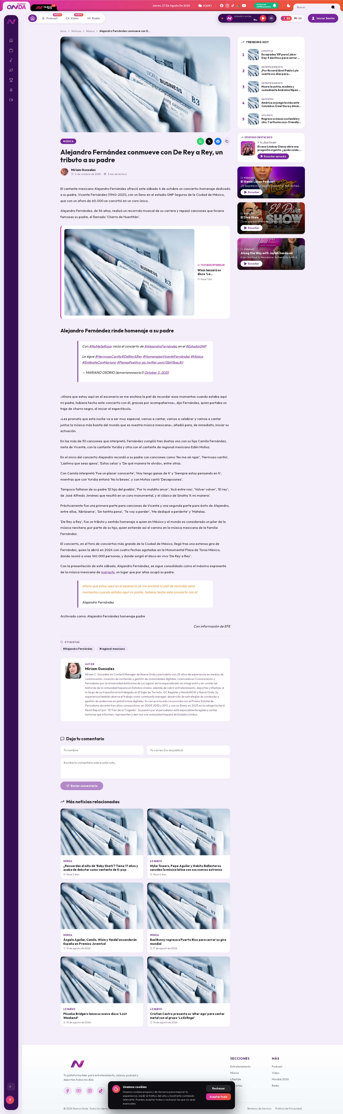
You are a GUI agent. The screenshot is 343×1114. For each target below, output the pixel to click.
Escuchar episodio (275, 156)
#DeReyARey (131, 356)
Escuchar (253, 192)
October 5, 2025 (156, 372)
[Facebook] (222, 6)
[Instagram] (227, 6)
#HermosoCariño (108, 356)
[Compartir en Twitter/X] (209, 141)
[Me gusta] (183, 141)
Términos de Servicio (259, 1108)
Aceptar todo (218, 1096)
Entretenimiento (240, 1066)
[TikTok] (233, 6)
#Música (197, 356)
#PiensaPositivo (129, 362)
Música (90, 31)
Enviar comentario (84, 786)
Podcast (277, 1066)
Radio (275, 1085)
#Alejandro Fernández (77, 648)
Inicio (63, 31)
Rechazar (218, 1088)
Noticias (76, 31)
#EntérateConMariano (99, 362)
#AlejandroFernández (160, 346)
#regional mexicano (112, 648)
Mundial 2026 (280, 1079)
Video (275, 1073)
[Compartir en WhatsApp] (200, 141)
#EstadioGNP (196, 346)
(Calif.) (207, 5)
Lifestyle (235, 1079)
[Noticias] (32, 18)
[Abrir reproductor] (271, 18)
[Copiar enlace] (226, 141)
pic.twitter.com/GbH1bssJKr (162, 362)
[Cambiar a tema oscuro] (289, 6)
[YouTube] (244, 6)
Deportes (236, 1085)
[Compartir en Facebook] (218, 141)
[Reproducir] (263, 18)
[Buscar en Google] (238, 6)
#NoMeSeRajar (100, 346)
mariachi (108, 572)
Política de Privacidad (289, 1108)
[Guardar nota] (191, 141)
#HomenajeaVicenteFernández (166, 356)
